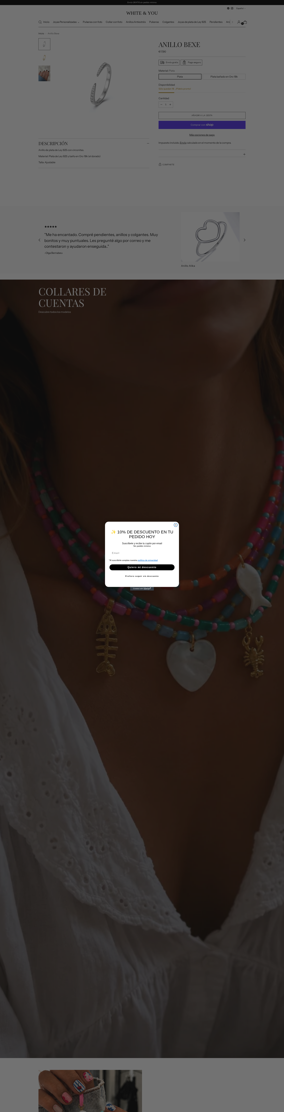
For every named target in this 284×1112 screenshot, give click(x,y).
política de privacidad (148, 560)
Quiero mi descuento (142, 567)
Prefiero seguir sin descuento (142, 576)
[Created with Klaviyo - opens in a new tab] (142, 588)
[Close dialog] (176, 525)
